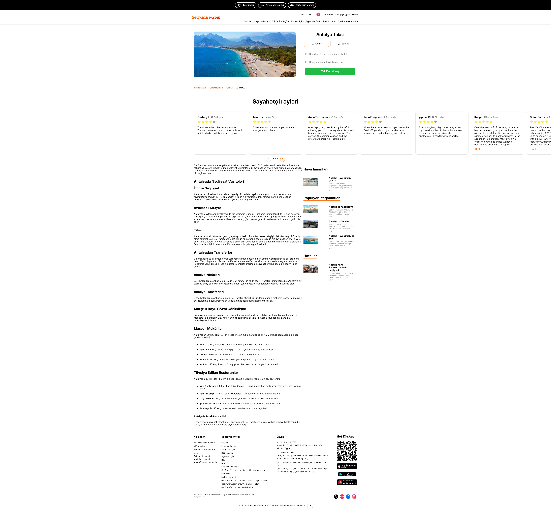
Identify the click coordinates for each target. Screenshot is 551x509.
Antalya (240, 88)
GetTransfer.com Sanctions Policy (237, 487)
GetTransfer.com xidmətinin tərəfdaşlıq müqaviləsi (244, 480)
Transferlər (200, 88)
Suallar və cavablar (348, 21)
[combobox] (332, 55)
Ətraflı (331, 190)
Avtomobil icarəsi (202, 456)
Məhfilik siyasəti (228, 477)
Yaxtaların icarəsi (202, 459)
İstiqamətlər (216, 88)
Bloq (333, 21)
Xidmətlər (199, 436)
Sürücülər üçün (280, 21)
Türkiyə (229, 88)
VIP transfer (199, 446)
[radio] (199, 122)
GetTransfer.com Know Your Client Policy (240, 484)
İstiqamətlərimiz (261, 21)
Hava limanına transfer (204, 442)
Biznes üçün (297, 21)
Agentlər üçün (313, 21)
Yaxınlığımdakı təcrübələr (205, 462)
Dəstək (247, 21)
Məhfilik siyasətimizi (282, 505)
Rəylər (326, 21)
